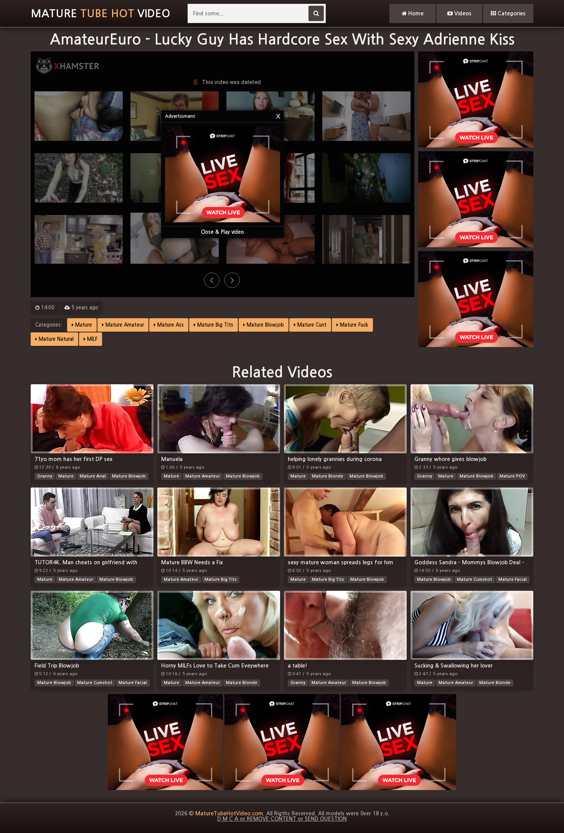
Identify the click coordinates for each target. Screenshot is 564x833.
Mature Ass (170, 324)
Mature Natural (55, 339)
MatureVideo (100, 13)
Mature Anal (93, 476)
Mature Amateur (124, 324)
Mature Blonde (327, 476)
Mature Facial (512, 579)
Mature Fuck (353, 324)
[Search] (316, 13)
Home (415, 13)
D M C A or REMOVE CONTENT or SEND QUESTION (282, 818)
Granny (44, 476)
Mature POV (512, 476)
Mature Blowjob (264, 324)
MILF (91, 339)
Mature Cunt (311, 324)
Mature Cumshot (474, 579)
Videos (462, 13)
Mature (83, 324)
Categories (511, 13)
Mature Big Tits (214, 324)
